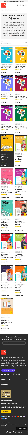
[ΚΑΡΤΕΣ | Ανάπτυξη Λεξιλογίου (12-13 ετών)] (21, 83)
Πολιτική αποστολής (22, 424)
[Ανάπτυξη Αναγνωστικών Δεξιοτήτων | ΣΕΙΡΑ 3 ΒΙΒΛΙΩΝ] (7, 306)
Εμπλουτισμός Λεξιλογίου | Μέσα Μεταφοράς (19, 256)
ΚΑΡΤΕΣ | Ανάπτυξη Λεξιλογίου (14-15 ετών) (21, 127)
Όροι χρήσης (3, 425)
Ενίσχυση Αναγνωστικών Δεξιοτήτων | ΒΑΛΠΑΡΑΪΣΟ (5, 223)
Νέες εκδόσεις (6, 411)
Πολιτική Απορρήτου (5, 424)
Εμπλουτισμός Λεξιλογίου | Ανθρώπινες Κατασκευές (18, 288)
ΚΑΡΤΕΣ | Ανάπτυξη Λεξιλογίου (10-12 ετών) (7, 95)
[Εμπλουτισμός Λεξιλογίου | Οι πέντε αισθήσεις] (21, 208)
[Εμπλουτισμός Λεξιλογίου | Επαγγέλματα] (21, 143)
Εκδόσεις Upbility (7, 422)
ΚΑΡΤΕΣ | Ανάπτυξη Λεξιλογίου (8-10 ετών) (20, 66)
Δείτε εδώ (22, 1)
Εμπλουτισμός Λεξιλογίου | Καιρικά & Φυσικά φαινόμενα (6, 287)
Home (2, 10)
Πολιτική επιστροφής (13, 424)
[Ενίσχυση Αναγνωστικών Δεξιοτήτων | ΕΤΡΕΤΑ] (7, 176)
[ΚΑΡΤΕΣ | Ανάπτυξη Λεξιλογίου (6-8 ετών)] (7, 55)
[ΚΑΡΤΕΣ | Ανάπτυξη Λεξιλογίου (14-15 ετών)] (21, 113)
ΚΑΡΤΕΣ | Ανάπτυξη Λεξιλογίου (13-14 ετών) (7, 126)
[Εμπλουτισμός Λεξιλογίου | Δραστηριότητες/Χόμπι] (7, 241)
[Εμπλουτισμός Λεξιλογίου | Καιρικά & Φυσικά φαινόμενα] (7, 273)
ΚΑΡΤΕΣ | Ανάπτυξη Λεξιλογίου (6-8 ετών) (6, 66)
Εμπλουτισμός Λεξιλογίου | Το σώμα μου (20, 191)
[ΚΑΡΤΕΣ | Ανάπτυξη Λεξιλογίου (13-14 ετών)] (7, 113)
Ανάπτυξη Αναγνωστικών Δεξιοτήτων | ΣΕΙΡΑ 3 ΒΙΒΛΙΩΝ (6, 321)
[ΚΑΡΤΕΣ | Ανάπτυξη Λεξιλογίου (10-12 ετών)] (7, 83)
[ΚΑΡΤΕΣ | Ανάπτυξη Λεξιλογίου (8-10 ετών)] (21, 55)
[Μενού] (25, 5)
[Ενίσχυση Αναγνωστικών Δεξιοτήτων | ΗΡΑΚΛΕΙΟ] (7, 143)
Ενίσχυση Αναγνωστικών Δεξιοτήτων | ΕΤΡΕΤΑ (6, 191)
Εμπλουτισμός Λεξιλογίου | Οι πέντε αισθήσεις (20, 222)
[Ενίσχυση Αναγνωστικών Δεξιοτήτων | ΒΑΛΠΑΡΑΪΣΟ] (7, 208)
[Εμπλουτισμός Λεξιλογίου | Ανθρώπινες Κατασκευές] (21, 273)
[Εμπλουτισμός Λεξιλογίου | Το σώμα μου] (21, 176)
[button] (23, 5)
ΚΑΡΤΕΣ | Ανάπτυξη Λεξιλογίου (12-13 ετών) (21, 97)
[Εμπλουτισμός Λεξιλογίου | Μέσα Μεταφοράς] (21, 241)
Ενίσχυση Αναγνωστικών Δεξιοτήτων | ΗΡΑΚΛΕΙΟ (5, 158)
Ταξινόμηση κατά (5, 41)
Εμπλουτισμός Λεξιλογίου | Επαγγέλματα (18, 158)
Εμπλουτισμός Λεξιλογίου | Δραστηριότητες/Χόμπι (7, 255)
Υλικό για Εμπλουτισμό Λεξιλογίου (11, 10)
